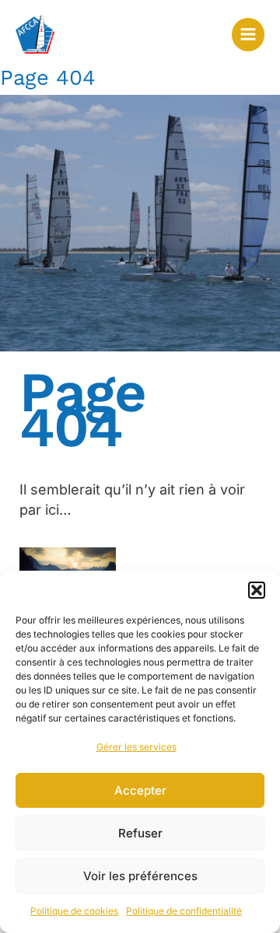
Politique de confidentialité (184, 911)
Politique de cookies (74, 911)
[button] (256, 590)
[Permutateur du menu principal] (248, 34)
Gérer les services (136, 747)
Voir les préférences (140, 875)
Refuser (140, 833)
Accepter (140, 790)
